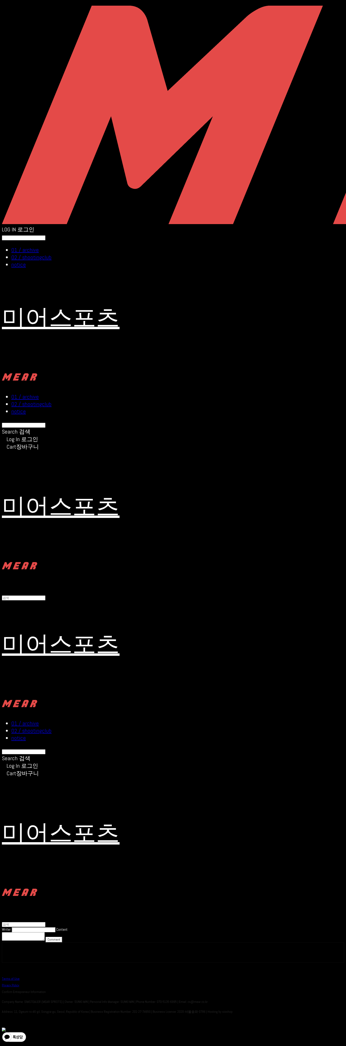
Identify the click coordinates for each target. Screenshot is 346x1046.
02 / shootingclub (31, 257)
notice (18, 264)
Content (62, 929)
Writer (6, 929)
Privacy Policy (10, 985)
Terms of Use (11, 978)
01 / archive (25, 250)
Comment (54, 940)
